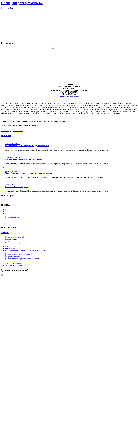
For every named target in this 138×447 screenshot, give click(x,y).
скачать (70, 96)
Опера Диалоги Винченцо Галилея (18, 241)
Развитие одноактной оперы (15, 260)
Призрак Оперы (11, 246)
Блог (7, 209)
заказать (62, 96)
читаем (5, 232)
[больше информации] (69, 81)
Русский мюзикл (11, 239)
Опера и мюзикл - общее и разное (17, 254)
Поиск (12, 8)
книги (7, 8)
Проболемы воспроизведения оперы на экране (22, 258)
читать (76, 96)
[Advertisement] (69, 24)
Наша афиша (8, 195)
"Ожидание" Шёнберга (13, 263)
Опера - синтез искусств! (14, 237)
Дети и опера (10, 248)
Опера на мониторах (12, 256)
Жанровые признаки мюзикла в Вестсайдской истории (25, 250)
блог (2, 8)
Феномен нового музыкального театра (19, 243)
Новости (6, 135)
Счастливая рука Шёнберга (15, 265)
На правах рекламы (12, 217)
